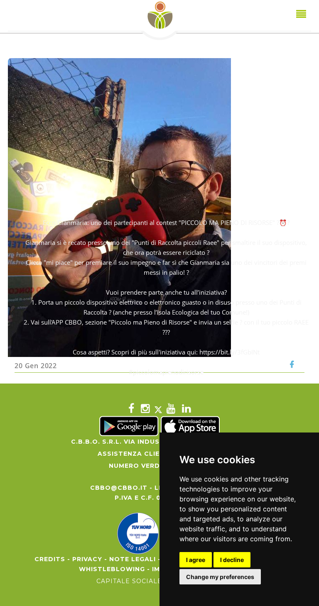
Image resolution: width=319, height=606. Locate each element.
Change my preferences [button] (220, 576)
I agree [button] (195, 559)
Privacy (87, 559)
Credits (49, 559)
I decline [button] (232, 559)
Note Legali (132, 559)
